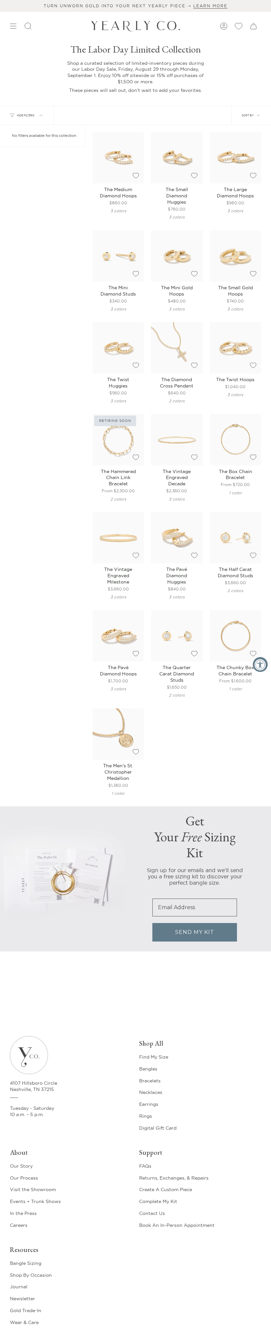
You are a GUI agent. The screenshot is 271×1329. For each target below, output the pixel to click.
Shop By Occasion (31, 1275)
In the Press (23, 1213)
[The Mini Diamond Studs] (118, 256)
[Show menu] (13, 26)
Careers (18, 1225)
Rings (145, 1116)
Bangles (148, 1068)
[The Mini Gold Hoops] (176, 256)
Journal (18, 1286)
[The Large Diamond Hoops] (235, 157)
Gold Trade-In (25, 1310)
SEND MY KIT (194, 932)
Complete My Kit (158, 1201)
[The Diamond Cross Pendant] (176, 347)
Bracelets (150, 1080)
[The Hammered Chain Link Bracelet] (118, 439)
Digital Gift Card (157, 1128)
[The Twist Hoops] (235, 347)
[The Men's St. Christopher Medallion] (118, 734)
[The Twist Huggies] (118, 347)
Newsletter (22, 1298)
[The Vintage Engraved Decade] (176, 439)
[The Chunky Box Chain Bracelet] (235, 636)
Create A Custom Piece (165, 1189)
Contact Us (152, 1213)
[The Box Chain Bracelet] (235, 439)
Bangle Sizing (25, 1263)
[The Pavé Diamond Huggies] (176, 537)
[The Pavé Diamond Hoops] (118, 636)
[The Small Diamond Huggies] (176, 157)
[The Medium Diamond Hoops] (118, 157)
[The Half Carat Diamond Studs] (235, 537)
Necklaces (150, 1092)
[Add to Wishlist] (136, 175)
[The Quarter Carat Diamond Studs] (176, 636)
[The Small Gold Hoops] (235, 256)
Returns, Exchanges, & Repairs (174, 1178)
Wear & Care (24, 1322)
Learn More (210, 6)
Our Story (21, 1166)
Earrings (148, 1104)
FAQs (145, 1166)
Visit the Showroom (33, 1189)
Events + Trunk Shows (35, 1201)
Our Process (24, 1178)
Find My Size (153, 1057)
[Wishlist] (238, 26)
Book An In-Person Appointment (176, 1225)
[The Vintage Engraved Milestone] (118, 537)
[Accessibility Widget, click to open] (260, 664)
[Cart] (253, 26)
